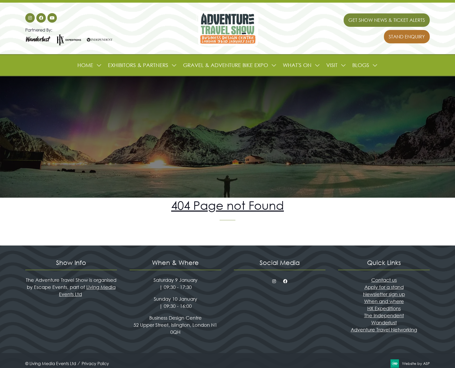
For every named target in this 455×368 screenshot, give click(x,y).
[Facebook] (41, 18)
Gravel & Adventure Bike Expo (225, 65)
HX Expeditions (384, 308)
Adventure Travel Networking (384, 330)
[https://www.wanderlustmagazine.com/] (38, 44)
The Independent (384, 315)
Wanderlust (384, 322)
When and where (384, 301)
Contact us (384, 280)
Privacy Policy (95, 363)
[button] (387, 20)
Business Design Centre (175, 318)
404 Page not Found (227, 205)
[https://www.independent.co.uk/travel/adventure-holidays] (99, 44)
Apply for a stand (384, 287)
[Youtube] (52, 18)
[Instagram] (30, 18)
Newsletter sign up (384, 294)
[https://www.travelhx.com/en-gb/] (69, 44)
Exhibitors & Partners (138, 65)
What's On (297, 65)
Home (85, 65)
